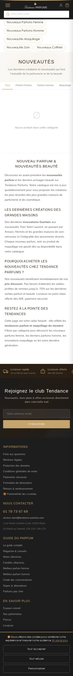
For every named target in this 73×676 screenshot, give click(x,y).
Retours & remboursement (18, 488)
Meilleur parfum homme (16, 574)
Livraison (8, 625)
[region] (36, 371)
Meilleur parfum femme (16, 568)
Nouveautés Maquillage (23, 39)
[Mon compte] (61, 5)
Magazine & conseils (15, 551)
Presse (7, 619)
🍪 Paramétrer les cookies (19, 494)
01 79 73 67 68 (15, 511)
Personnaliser (36, 668)
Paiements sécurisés (15, 477)
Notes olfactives (12, 556)
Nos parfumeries (12, 614)
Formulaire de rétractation (17, 482)
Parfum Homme (45, 85)
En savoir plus (60, 640)
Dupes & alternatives (15, 585)
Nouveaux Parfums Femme (25, 22)
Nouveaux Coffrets (50, 47)
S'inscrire (36, 424)
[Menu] (8, 5)
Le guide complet (12, 545)
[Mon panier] (67, 5)
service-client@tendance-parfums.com (23, 518)
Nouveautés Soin (18, 47)
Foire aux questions (14, 454)
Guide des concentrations (17, 579)
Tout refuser (36, 659)
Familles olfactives (13, 562)
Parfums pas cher (13, 591)
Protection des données (16, 465)
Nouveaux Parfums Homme (25, 31)
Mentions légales (12, 459)
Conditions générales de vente (20, 471)
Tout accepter (36, 649)
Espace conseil (11, 608)
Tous (7, 85)
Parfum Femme (24, 85)
